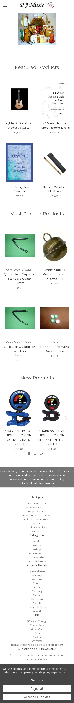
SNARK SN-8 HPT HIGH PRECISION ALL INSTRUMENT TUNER (51, 437)
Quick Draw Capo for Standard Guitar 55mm (19, 278)
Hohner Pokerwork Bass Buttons (54, 349)
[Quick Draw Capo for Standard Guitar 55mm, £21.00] (20, 245)
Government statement (37, 515)
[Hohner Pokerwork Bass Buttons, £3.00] (55, 318)
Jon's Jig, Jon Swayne (19, 189)
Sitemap (37, 531)
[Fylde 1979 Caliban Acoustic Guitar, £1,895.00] (20, 99)
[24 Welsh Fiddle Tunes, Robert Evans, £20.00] (55, 99)
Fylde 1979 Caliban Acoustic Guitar (20, 125)
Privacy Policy (37, 527)
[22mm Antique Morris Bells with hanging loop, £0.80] (55, 245)
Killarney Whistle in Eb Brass (54, 189)
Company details (37, 511)
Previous (5, 417)
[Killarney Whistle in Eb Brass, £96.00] (55, 162)
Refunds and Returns (37, 519)
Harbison (37, 599)
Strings (37, 549)
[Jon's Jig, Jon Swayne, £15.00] (20, 162)
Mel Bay (37, 575)
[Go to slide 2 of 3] (35, 453)
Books (37, 541)
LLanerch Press (37, 607)
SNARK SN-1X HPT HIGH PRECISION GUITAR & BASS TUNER (18, 437)
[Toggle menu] (5, 5)
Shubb (37, 583)
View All (37, 611)
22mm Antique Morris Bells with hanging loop (54, 274)
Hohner (37, 587)
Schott (37, 603)
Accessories (37, 557)
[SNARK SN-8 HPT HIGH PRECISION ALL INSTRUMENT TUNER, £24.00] (51, 408)
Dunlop (37, 595)
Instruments (37, 553)
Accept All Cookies (37, 697)
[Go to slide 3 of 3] (41, 453)
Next (65, 417)
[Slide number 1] (37, 31)
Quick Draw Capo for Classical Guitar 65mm (19, 351)
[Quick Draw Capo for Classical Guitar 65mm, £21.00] (20, 318)
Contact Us (37, 523)
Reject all (37, 689)
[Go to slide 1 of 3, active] (29, 453)
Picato (37, 545)
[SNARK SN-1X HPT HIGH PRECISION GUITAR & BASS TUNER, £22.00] (18, 408)
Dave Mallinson (37, 571)
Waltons (37, 579)
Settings (37, 680)
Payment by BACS (37, 507)
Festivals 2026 (37, 503)
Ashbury (37, 591)
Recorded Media (37, 561)
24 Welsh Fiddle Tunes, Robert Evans (54, 125)
